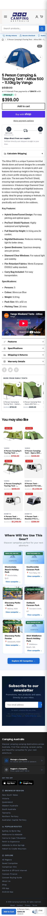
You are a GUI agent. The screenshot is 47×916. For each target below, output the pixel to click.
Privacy (27, 905)
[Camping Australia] (19, 17)
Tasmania (6, 813)
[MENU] (5, 17)
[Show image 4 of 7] (22, 69)
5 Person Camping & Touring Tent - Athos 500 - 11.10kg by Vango (26, 39)
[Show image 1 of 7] (17, 69)
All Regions (7, 860)
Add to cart (18, 384)
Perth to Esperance (11, 842)
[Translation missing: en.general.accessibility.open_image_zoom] (23, 57)
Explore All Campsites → (23, 661)
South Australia (9, 809)
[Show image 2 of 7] (19, 69)
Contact (20, 905)
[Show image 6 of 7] (26, 69)
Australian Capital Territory (14, 820)
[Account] (36, 17)
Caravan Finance (9, 874)
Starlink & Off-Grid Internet (14, 870)
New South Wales (10, 795)
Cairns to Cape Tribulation (14, 838)
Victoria (5, 798)
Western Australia (10, 806)
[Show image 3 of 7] (21, 69)
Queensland (7, 802)
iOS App (5, 888)
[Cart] (41, 17)
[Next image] (41, 57)
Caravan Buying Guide (12, 877)
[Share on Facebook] (4, 369)
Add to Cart (9, 912)
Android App (7, 892)
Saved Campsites (9, 863)
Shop (4, 885)
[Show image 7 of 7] (28, 69)
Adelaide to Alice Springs (13, 845)
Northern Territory (10, 816)
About (12, 905)
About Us (6, 881)
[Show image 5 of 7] (24, 69)
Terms (34, 905)
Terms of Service (30, 716)
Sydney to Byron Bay (11, 831)
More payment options (23, 121)
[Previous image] (5, 57)
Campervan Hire (9, 867)
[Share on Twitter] (10, 369)
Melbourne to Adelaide (12, 834)
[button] (8, 131)
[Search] (42, 28)
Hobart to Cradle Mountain (14, 849)
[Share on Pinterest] (16, 369)
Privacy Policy (16, 716)
